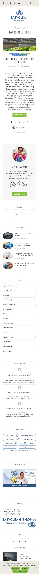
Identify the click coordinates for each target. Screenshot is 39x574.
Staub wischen (8, 346)
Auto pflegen (7, 290)
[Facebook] (3, 3)
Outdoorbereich (14, 53)
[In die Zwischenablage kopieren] (27, 122)
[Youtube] (19, 3)
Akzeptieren (15, 568)
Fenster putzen (25, 53)
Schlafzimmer (7, 342)
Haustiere (6, 318)
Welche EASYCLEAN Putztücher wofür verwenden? (24, 264)
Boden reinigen (8, 300)
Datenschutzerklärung (20, 571)
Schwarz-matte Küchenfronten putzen (24, 234)
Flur (4, 314)
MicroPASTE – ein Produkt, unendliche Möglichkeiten (23, 244)
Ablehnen (25, 568)
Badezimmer (7, 295)
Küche (5, 332)
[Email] (19, 122)
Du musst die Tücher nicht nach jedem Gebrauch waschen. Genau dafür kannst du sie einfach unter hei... (19, 381)
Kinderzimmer (7, 328)
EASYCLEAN (21, 127)
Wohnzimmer (7, 351)
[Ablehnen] (37, 568)
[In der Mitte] (34, 3)
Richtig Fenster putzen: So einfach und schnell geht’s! (19, 375)
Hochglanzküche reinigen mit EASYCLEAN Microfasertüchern (24, 254)
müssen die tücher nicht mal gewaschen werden (19, 398)
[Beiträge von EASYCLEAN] (13, 127)
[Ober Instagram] (15, 3)
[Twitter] (15, 122)
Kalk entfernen (8, 323)
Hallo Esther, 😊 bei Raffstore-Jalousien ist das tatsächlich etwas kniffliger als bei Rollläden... (19, 415)
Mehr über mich (19, 194)
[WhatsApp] (23, 122)
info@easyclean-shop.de (12, 510)
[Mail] (7, 3)
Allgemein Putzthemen (19, 55)
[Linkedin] (11, 3)
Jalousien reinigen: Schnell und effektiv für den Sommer (19, 60)
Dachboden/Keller (9, 304)
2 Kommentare (24, 66)
